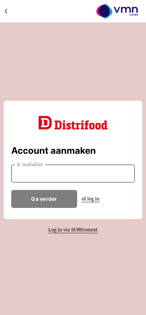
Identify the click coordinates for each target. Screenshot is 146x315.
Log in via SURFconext (73, 230)
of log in (91, 199)
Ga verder (44, 199)
